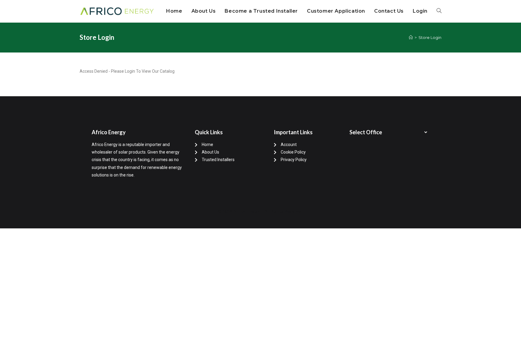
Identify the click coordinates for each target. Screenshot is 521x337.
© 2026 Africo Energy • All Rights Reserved (260, 211)
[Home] (411, 37)
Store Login (429, 37)
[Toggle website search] (439, 11)
